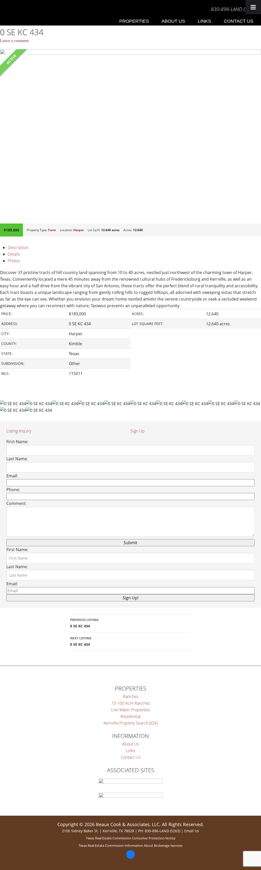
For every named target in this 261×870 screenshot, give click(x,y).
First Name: (17, 441)
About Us (130, 744)
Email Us (191, 830)
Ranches (130, 696)
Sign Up (137, 431)
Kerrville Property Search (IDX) (130, 723)
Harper (78, 230)
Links (130, 750)
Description (18, 247)
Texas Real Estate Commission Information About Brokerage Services (130, 845)
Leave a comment (14, 41)
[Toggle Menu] (253, 7)
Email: (12, 476)
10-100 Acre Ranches (130, 703)
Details (14, 254)
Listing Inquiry (18, 431)
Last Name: (17, 459)
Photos (14, 261)
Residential (131, 716)
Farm (52, 230)
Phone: (13, 489)
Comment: (16, 503)
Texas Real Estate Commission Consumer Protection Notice (130, 838)
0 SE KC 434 (84, 623)
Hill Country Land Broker (5, 11)
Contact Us (130, 757)
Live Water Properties (130, 710)
